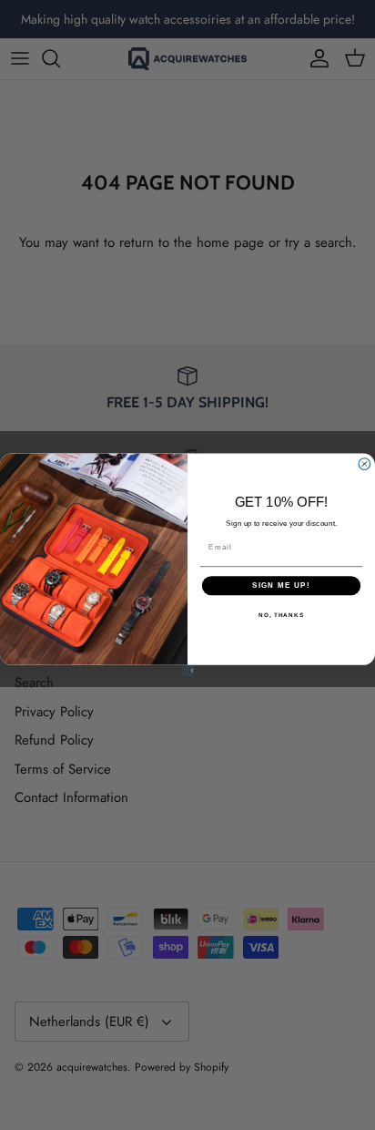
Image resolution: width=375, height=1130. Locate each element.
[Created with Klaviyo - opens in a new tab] (188, 671)
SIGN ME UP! (281, 585)
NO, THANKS (281, 614)
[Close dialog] (364, 464)
